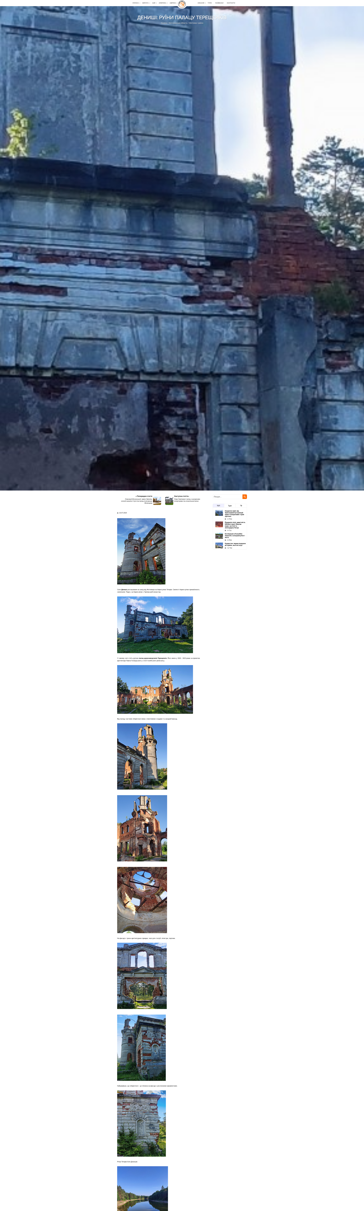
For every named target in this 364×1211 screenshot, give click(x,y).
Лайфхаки (219, 3)
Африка (173, 3)
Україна (135, 3)
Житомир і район (196, 23)
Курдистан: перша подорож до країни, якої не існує (235, 544)
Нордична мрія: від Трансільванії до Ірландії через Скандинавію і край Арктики (234, 513)
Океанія (201, 3)
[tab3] (241, 505)
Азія (153, 3)
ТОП (218, 506)
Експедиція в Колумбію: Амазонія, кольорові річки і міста (235, 535)
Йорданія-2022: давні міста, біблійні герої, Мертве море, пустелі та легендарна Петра (235, 525)
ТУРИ (210, 3)
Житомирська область (178, 23)
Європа (145, 3)
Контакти (231, 3)
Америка (162, 3)
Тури (230, 506)
